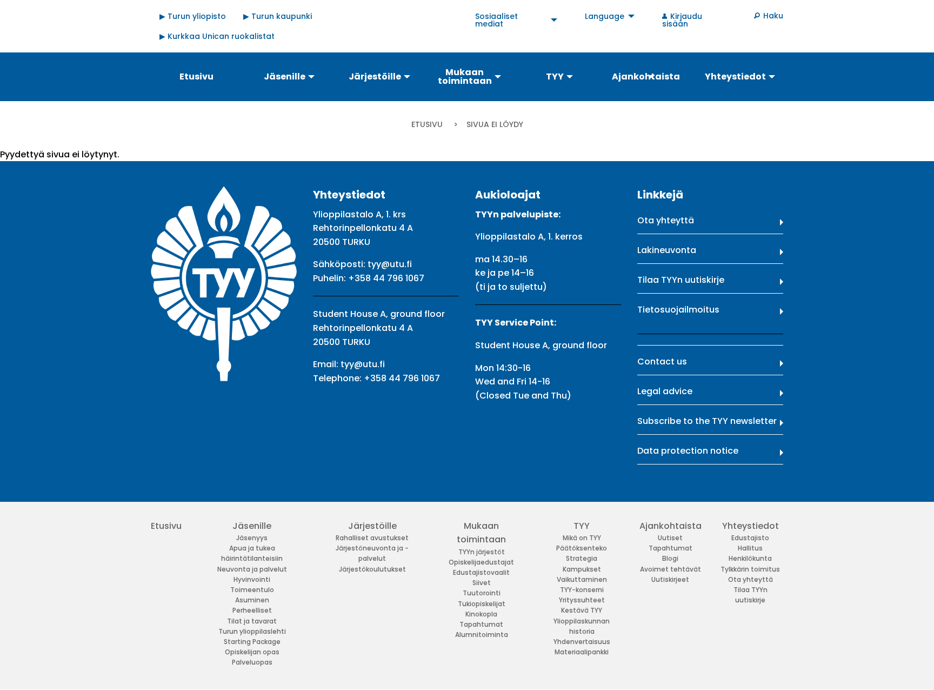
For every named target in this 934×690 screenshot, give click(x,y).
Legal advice (664, 391)
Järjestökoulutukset (372, 569)
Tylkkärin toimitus (750, 569)
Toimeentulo (252, 589)
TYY (581, 526)
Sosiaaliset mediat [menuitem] (496, 20)
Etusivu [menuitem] (196, 76)
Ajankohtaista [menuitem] (646, 76)
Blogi (670, 558)
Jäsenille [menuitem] (284, 76)
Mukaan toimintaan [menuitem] (465, 76)
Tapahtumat (481, 624)
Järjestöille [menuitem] (375, 76)
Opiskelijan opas (252, 651)
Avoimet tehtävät (670, 569)
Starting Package (252, 641)
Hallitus (750, 548)
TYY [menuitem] (555, 76)
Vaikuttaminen (582, 579)
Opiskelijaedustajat (481, 562)
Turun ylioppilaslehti (252, 631)
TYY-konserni (582, 589)
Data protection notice (687, 450)
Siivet (481, 582)
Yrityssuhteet (582, 600)
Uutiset (670, 537)
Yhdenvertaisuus (581, 641)
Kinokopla (481, 614)
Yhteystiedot (750, 526)
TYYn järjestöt (481, 551)
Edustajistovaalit (481, 572)
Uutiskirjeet (670, 579)
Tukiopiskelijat (481, 603)
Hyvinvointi (252, 579)
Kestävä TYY (581, 610)
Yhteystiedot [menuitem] (735, 76)
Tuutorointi (482, 593)
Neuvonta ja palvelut (252, 569)
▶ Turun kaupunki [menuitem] (277, 16)
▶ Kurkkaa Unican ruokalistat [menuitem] (217, 36)
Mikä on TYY (582, 537)
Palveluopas (252, 662)
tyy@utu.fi (390, 264)
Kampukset (582, 569)
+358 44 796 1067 (386, 278)
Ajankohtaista (670, 526)
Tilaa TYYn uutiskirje (680, 280)
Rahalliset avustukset (372, 537)
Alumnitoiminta (481, 634)
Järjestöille (372, 526)
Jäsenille (251, 526)
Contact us (662, 361)
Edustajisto (750, 537)
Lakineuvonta (666, 250)
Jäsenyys (252, 537)
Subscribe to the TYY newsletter (707, 421)
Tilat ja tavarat (252, 621)
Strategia (581, 558)
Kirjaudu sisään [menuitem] (682, 20)
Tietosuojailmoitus (678, 309)
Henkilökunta (750, 558)
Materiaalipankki (582, 651)
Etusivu (427, 124)
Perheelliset (252, 610)
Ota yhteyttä (665, 220)
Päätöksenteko (581, 548)
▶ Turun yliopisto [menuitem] (192, 16)
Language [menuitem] (604, 16)
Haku (773, 15)
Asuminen (252, 600)
